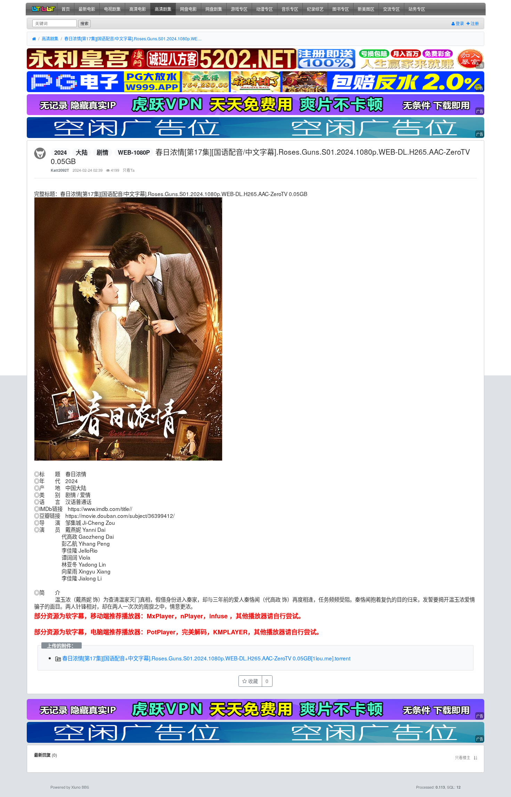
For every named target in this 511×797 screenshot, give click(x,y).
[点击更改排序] (475, 757)
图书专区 (340, 9)
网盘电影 (188, 9)
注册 (474, 23)
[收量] (255, 59)
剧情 (102, 152)
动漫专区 (264, 9)
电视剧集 (112, 9)
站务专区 (416, 9)
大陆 (82, 152)
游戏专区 (239, 9)
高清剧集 (163, 9)
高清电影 (137, 9)
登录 (459, 23)
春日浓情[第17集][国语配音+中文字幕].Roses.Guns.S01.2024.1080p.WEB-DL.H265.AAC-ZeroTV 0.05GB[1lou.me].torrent (205, 658)
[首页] (34, 39)
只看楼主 (462, 757)
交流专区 (391, 9)
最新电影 (87, 9)
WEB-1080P (134, 152)
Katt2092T (60, 170)
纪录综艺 (315, 9)
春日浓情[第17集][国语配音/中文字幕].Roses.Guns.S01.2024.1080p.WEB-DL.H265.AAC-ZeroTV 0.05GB (133, 38)
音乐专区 (290, 9)
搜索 (84, 23)
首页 (66, 9)
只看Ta (129, 170)
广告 (479, 65)
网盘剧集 (213, 9)
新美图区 (366, 9)
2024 (60, 152)
